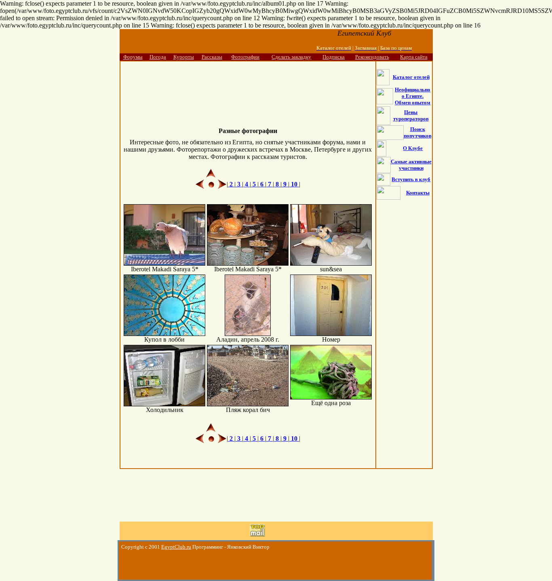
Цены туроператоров (411, 115)
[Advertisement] (247, 88)
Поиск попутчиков (418, 132)
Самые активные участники (411, 164)
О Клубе (413, 148)
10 (294, 184)
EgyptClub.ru (176, 547)
